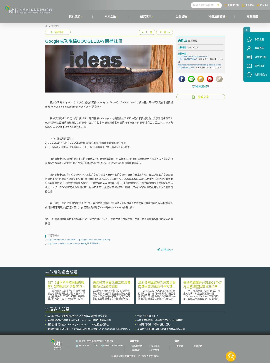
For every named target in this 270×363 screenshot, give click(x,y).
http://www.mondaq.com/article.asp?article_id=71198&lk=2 (74, 243)
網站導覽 (155, 350)
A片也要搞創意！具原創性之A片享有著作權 (160, 320)
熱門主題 (259, 39)
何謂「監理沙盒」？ (147, 315)
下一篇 (164, 31)
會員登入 (249, 5)
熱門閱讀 (259, 65)
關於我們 (74, 16)
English (264, 5)
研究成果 (145, 16)
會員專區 (259, 48)
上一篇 (147, 31)
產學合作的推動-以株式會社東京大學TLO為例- (161, 329)
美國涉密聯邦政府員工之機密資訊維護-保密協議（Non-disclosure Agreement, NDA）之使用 (88, 329)
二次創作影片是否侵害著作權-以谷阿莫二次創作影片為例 (77, 315)
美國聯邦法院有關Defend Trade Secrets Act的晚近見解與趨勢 (79, 320)
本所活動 (110, 16)
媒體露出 (252, 16)
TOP (230, 346)
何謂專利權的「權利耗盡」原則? (154, 324)
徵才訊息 (155, 346)
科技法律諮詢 (216, 16)
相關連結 (197, 346)
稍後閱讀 (261, 74)
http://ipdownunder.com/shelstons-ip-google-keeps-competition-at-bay (79, 239)
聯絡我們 (136, 350)
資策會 (179, 346)
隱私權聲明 (137, 346)
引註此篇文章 (167, 249)
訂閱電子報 (233, 5)
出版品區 (181, 16)
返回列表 (59, 32)
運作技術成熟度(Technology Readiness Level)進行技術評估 (78, 324)
